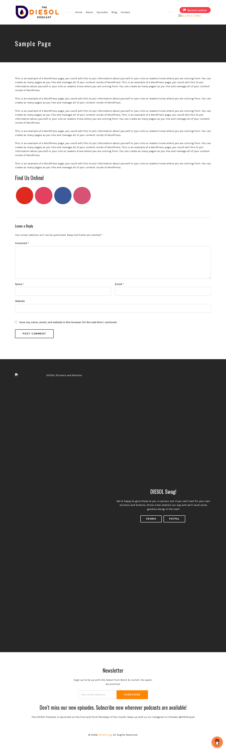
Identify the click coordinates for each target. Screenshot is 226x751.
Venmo (151, 518)
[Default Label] (81, 195)
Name (19, 284)
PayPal (174, 518)
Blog (114, 12)
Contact (125, 12)
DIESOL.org (105, 734)
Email (119, 284)
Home (78, 12)
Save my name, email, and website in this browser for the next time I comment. (68, 322)
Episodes (102, 12)
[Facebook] (62, 195)
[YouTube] (24, 195)
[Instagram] (43, 195)
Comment (22, 243)
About (89, 12)
